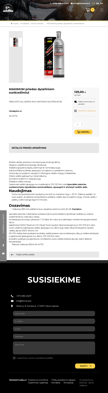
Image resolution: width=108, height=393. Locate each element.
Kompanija (68, 383)
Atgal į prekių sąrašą (25, 254)
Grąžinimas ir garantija (38, 383)
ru (101, 3)
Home (16, 23)
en (97, 3)
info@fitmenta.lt (81, 3)
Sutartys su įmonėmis (38, 380)
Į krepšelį (85, 132)
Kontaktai (55, 383)
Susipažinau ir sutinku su (35, 358)
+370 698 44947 (60, 3)
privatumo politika (45, 358)
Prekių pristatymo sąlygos (63, 380)
